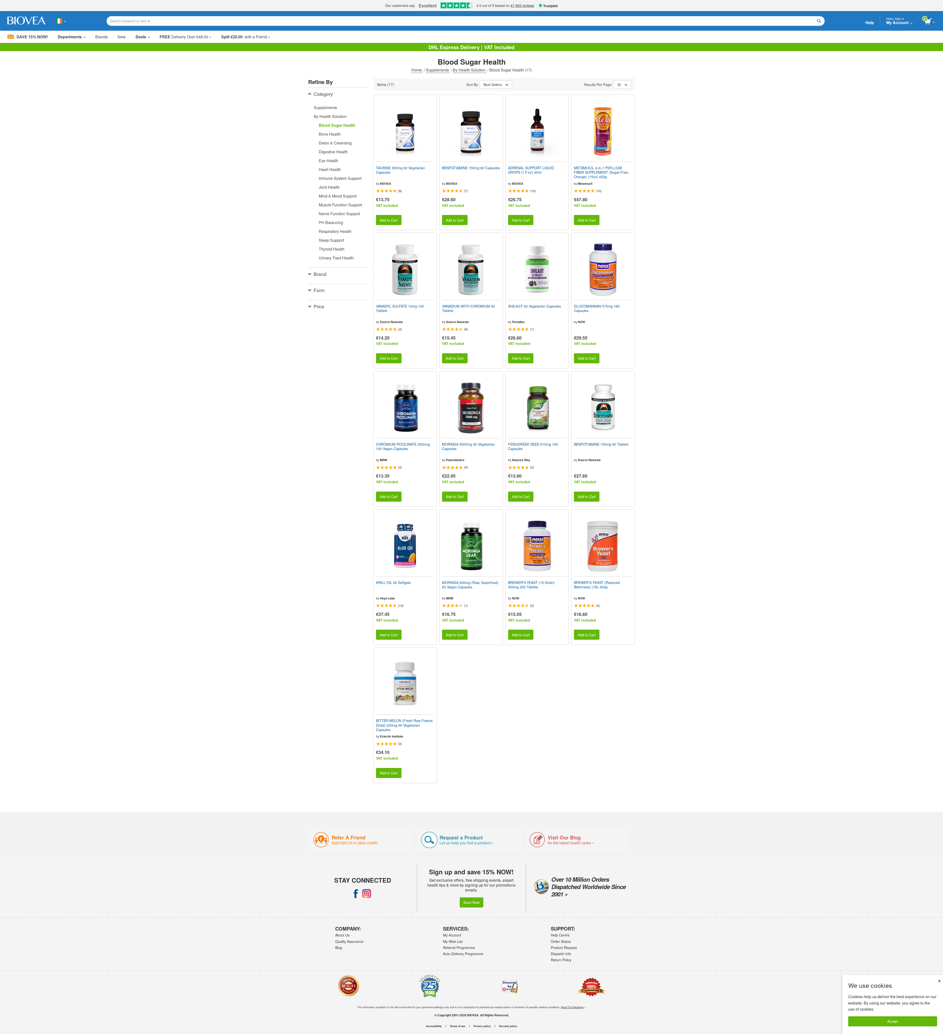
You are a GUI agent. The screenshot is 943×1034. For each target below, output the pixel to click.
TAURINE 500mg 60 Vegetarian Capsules (400, 170)
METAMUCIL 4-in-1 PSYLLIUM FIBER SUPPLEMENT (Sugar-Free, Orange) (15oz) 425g (601, 172)
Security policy (508, 1026)
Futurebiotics (455, 460)
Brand (320, 273)
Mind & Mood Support (338, 196)
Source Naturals (391, 322)
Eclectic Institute (391, 736)
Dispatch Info (561, 953)
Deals (141, 37)
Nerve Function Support (339, 213)
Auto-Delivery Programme (463, 953)
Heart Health (330, 169)
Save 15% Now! (32, 37)
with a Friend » (245, 37)
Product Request (564, 947)
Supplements (438, 70)
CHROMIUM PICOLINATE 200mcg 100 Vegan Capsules (403, 446)
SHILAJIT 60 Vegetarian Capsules (534, 306)
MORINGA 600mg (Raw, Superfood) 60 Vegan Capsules (470, 584)
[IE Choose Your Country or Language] (60, 21)
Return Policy (561, 959)
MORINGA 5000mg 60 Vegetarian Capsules (468, 446)
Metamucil (585, 183)
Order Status (561, 941)
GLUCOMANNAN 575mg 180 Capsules (597, 308)
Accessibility (434, 1026)
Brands (101, 37)
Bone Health (330, 134)
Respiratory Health (335, 231)
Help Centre (560, 935)
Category (323, 93)
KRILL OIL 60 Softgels (393, 582)
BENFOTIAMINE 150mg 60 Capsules (471, 168)
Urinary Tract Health (336, 258)
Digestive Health (333, 152)
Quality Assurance (349, 941)
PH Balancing (331, 222)
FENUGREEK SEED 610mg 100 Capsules (533, 446)
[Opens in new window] (356, 893)
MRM (383, 460)
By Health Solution (469, 70)
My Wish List (453, 941)
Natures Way (521, 460)
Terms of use (457, 1026)
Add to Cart (389, 220)
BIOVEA (385, 183)
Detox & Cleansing (335, 143)
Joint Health (329, 187)
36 (619, 84)
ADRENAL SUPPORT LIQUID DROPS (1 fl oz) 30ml (531, 170)
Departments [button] (70, 37)
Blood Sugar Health (337, 125)
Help (869, 22)
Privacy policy (482, 1026)
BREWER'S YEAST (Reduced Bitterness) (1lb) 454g (597, 584)
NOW (581, 322)
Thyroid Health (332, 249)
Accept (892, 1021)
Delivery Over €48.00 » (185, 37)
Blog (338, 947)
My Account (452, 935)
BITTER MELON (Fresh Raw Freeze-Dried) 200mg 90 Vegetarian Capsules (405, 725)
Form (319, 290)
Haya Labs (387, 598)
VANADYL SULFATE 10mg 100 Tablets (400, 308)
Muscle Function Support (340, 205)
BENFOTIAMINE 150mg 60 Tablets (601, 444)
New (122, 37)
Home (417, 70)
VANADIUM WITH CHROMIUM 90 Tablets (468, 308)
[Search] (819, 21)
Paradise (518, 322)
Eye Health (328, 160)
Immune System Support (340, 178)
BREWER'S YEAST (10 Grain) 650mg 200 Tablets (531, 584)
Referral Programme (459, 947)
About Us (342, 935)
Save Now (471, 902)
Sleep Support (331, 240)
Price (319, 306)
